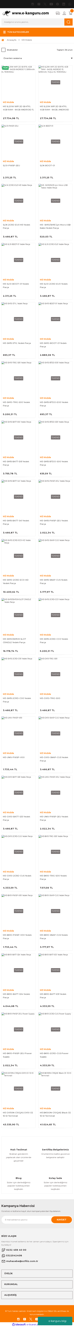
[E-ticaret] (37, 1324)
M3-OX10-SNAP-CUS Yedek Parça (54, 759)
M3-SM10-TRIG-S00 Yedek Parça (16, 404)
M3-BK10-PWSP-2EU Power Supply (17, 1055)
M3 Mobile (27, 40)
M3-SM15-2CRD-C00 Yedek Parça (17, 700)
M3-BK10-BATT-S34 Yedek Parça (16, 996)
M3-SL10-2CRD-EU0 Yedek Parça (54, 285)
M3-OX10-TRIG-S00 (50, 698)
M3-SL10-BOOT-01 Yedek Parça (16, 285)
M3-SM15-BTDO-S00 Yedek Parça (54, 463)
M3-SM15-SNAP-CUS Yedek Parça (53, 582)
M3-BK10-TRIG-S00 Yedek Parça (53, 877)
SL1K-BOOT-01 (47, 165)
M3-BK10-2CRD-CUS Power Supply (54, 1055)
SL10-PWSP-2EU (11, 165)
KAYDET (61, 1219)
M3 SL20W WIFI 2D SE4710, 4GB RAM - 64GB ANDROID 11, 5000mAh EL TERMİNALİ (18, 108)
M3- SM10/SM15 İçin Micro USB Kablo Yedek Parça (55, 226)
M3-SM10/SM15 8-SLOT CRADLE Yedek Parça (14, 641)
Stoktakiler (12, 50)
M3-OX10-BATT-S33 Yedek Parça (16, 818)
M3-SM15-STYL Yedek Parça (17, 343)
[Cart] (70, 13)
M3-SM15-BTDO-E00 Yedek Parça (54, 404)
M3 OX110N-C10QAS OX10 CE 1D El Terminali (18, 1114)
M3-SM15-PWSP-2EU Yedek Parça (54, 522)
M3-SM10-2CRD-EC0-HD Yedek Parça (16, 582)
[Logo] (27, 13)
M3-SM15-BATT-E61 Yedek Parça (16, 463)
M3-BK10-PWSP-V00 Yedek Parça (17, 937)
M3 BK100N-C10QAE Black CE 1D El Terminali (55, 1114)
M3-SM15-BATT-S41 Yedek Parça (16, 522)
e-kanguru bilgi (57, 1321)
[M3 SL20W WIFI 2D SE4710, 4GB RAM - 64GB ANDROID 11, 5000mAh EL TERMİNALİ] (18, 82)
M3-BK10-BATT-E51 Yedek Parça (53, 996)
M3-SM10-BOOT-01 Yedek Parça (53, 345)
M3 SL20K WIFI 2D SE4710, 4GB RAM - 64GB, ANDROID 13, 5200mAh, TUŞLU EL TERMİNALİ (54, 108)
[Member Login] (64, 13)
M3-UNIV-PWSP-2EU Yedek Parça (54, 818)
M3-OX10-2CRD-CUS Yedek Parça (17, 877)
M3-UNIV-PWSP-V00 (14, 757)
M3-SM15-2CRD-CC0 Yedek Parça (54, 641)
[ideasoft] (19, 1324)
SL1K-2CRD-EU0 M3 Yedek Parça (16, 226)
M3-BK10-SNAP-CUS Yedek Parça (54, 937)
